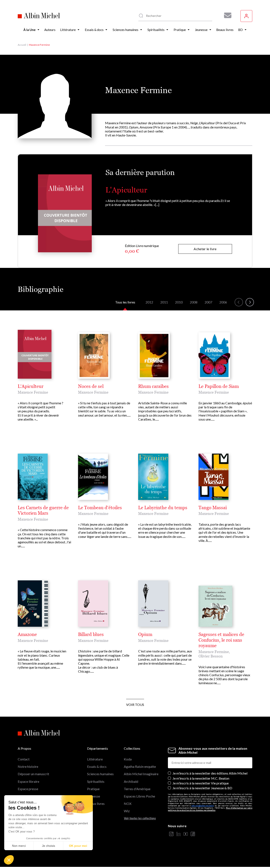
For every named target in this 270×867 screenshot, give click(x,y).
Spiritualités (95, 781)
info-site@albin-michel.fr (202, 805)
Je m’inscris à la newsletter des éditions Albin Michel (210, 773)
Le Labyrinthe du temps (162, 507)
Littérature (95, 759)
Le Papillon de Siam (218, 386)
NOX (127, 804)
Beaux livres (96, 804)
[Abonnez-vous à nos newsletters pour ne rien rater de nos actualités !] (226, 15)
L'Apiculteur (126, 190)
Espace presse (28, 789)
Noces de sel (91, 386)
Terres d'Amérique (137, 789)
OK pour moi (78, 845)
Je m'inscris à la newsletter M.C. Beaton (201, 778)
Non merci (19, 845)
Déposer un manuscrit (33, 774)
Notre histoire (28, 766)
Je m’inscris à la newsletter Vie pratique (201, 783)
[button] (9, 860)
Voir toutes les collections (140, 818)
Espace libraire (28, 781)
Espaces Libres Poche (139, 796)
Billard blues (91, 634)
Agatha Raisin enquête (140, 766)
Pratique (93, 789)
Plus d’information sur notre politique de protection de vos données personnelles (210, 809)
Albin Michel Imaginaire (141, 774)
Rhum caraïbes (153, 386)
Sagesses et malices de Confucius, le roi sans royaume (221, 640)
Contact (24, 759)
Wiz (127, 811)
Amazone (27, 634)
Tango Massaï (212, 507)
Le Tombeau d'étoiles (100, 507)
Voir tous (135, 705)
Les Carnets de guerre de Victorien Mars (43, 510)
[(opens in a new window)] (171, 834)
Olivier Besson (210, 656)
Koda (128, 759)
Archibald (131, 781)
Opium (145, 634)
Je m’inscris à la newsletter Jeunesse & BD (202, 788)
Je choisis (48, 845)
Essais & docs (97, 766)
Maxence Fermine (33, 392)
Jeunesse (93, 796)
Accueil (22, 44)
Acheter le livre (205, 249)
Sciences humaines (100, 774)
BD (89, 811)
